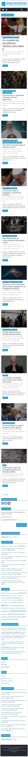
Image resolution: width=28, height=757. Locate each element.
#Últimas (16, 37)
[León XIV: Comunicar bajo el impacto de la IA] (14, 122)
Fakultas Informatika (6, 628)
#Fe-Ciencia (5, 282)
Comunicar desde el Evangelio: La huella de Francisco (11, 192)
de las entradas (6, 678)
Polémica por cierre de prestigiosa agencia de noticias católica (11, 469)
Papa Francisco (20, 198)
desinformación (20, 338)
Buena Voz (14, 51)
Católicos (6, 595)
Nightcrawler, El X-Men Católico (9, 546)
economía (13, 600)
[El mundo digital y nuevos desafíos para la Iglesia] (14, 404)
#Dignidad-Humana (7, 91)
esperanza (14, 198)
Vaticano (9, 619)
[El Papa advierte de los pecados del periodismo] (14, 311)
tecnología (4, 105)
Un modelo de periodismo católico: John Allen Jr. (13, 45)
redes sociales (11, 340)
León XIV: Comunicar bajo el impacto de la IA (13, 146)
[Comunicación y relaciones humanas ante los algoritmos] (14, 72)
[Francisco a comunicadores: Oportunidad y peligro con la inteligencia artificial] (14, 266)
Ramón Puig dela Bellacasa (8, 651)
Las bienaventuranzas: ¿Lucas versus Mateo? (12, 552)
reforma (17, 614)
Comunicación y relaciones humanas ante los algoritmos (13, 97)
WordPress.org (5, 683)
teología (3, 619)
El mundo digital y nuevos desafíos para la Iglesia (12, 426)
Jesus (14, 605)
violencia (15, 619)
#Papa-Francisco (7, 188)
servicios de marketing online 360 (9, 642)
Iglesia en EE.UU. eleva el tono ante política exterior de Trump (13, 637)
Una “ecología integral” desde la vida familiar (12, 716)
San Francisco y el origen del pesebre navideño (13, 564)
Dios (13, 598)
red (18, 248)
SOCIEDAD (17, 617)
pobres (6, 614)
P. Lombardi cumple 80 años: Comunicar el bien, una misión (12, 380)
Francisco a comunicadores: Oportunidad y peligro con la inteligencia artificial (13, 286)
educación (3, 602)
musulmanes (23, 608)
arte (18, 593)
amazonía (8, 593)
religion (22, 614)
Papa (9, 611)
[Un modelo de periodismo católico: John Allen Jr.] (14, 18)
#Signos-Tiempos (11, 142)
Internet (19, 431)
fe (22, 602)
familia (19, 602)
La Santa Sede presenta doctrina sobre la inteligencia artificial (12, 643)
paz (2, 614)
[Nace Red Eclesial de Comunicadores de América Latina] (14, 217)
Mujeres (18, 608)
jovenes (18, 605)
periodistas (14, 248)
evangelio (13, 602)
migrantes (12, 608)
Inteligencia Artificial (16, 103)
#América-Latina (6, 236)
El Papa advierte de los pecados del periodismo (11, 333)
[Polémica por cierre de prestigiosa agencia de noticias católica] (14, 450)
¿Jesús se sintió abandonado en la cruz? (11, 560)
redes (3, 433)
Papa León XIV (10, 153)
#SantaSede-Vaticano (8, 37)
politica (11, 614)
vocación (15, 388)
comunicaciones (7, 53)
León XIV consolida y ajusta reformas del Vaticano (14, 692)
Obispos (4, 611)
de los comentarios (7, 681)
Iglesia (4, 605)
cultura (8, 598)
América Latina (13, 246)
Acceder (3, 676)
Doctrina (9, 600)
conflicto (20, 595)
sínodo (7, 433)
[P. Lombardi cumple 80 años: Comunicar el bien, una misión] (14, 356)
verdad (4, 200)
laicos (22, 605)
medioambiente (5, 608)
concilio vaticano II (14, 595)
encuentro (8, 602)
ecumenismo (20, 600)
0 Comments (22, 51)
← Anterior (5, 495)
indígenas (10, 605)
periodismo (5, 55)
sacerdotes (4, 617)
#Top (20, 282)
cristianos (3, 598)
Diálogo (16, 598)
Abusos (3, 593)
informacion (14, 53)
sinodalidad (10, 617)
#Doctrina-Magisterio (8, 140)
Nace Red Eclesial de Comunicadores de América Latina (13, 240)
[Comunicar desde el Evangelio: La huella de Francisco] (14, 169)
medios (19, 53)
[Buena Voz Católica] (3, 9)
